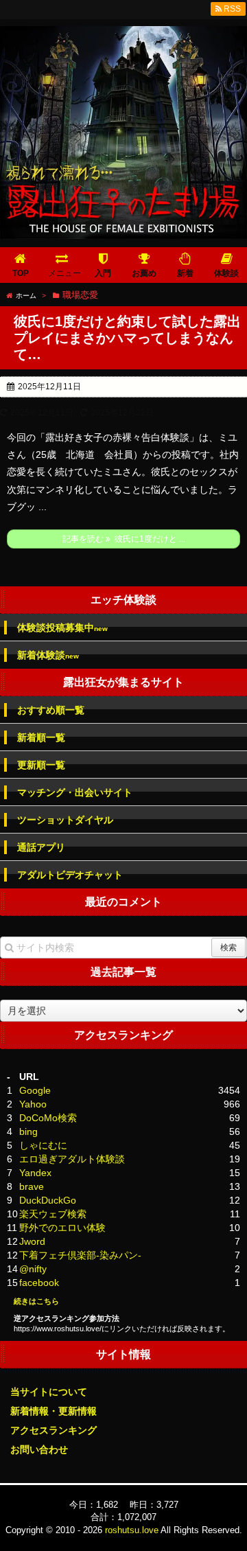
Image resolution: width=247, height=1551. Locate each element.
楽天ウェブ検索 (52, 1213)
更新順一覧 (41, 765)
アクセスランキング (53, 1430)
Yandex (35, 1172)
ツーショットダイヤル (65, 820)
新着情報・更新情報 (53, 1410)
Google (35, 1090)
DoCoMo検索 (48, 1117)
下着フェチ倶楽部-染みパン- (80, 1255)
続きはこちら (36, 1301)
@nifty (33, 1268)
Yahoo (33, 1104)
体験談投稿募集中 (62, 628)
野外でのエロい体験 (62, 1227)
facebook (39, 1282)
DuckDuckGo (47, 1200)
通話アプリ (41, 847)
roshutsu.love (131, 1530)
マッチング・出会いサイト (74, 792)
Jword (32, 1241)
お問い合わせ (39, 1449)
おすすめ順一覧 (50, 710)
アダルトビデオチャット (70, 875)
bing (28, 1131)
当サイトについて (48, 1391)
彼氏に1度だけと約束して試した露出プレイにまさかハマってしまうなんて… (127, 338)
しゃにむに (43, 1145)
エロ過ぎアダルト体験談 (72, 1158)
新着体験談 (48, 655)
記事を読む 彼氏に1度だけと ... (123, 539)
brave (31, 1186)
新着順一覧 (41, 737)
